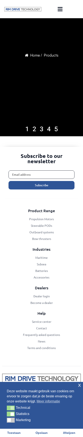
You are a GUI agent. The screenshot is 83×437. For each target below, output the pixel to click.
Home (35, 55)
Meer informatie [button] (48, 401)
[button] (11, 408)
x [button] (79, 385)
